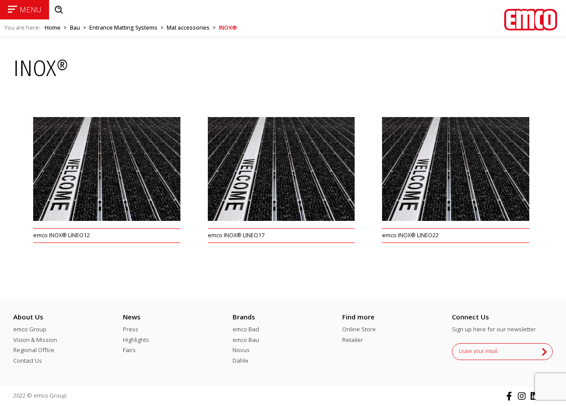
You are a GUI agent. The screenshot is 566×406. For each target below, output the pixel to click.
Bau (75, 27)
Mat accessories (188, 27)
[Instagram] (521, 396)
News (132, 316)
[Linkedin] (534, 396)
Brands (244, 316)
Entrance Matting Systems (123, 27)
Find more (358, 316)
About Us (28, 316)
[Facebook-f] (509, 396)
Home (53, 27)
